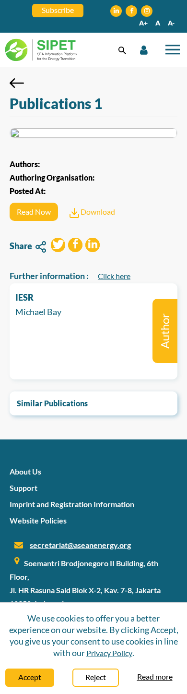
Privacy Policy (109, 652)
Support (23, 487)
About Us (25, 471)
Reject (95, 677)
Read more (155, 676)
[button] (58, 246)
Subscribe (58, 9)
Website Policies (38, 520)
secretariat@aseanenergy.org (80, 544)
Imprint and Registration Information (72, 504)
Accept (29, 677)
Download (97, 211)
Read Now (34, 211)
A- (171, 23)
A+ (143, 23)
